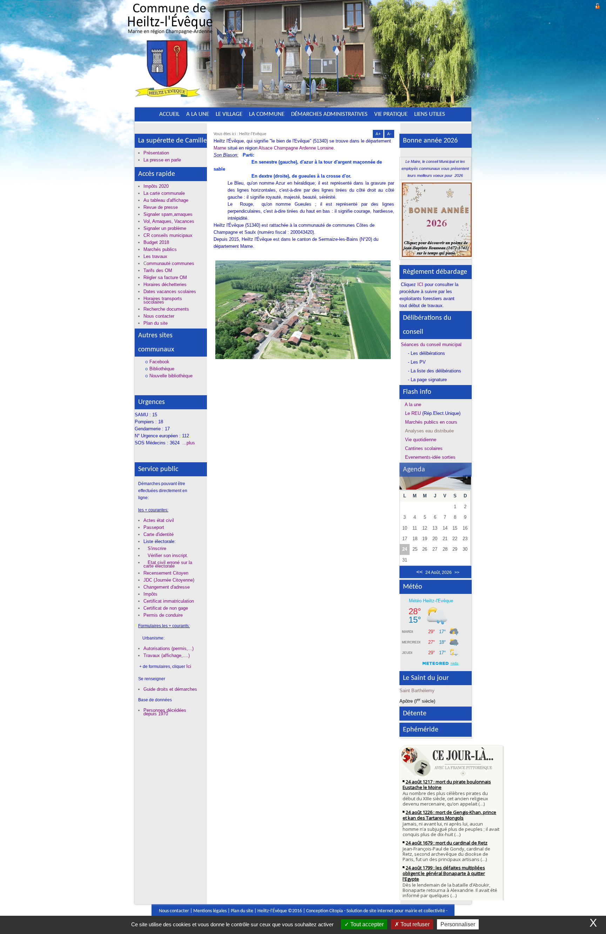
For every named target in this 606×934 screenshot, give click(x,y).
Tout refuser (414, 924)
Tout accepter (366, 924)
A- (389, 134)
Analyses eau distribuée (429, 430)
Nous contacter (174, 911)
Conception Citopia (324, 911)
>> (456, 572)
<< (419, 572)
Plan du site (242, 911)
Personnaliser (457, 924)
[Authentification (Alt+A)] (597, 5)
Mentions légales (210, 911)
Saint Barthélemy (417, 690)
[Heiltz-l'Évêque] (170, 52)
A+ (378, 134)
